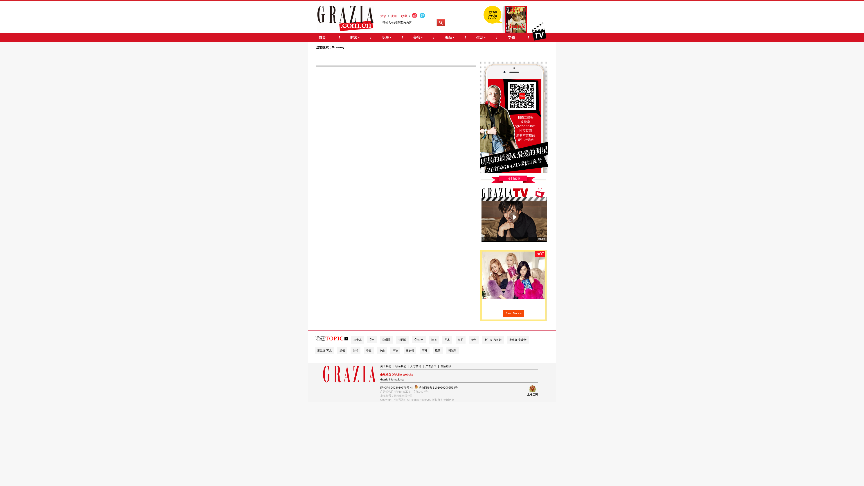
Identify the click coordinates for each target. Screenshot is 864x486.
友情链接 (446, 366)
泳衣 (434, 339)
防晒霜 (386, 339)
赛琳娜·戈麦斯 (517, 339)
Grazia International (392, 379)
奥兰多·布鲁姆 (493, 339)
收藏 (404, 16)
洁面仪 (402, 339)
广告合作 (430, 366)
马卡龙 (357, 339)
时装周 (452, 350)
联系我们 (400, 366)
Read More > (514, 313)
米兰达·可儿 (324, 350)
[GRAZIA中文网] (345, 18)
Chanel (418, 339)
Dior (372, 339)
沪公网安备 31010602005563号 (438, 387)
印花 (460, 339)
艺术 (447, 339)
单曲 (382, 350)
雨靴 (424, 350)
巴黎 (438, 350)
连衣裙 (410, 350)
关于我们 (385, 366)
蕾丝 (474, 339)
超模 (342, 350)
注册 (394, 16)
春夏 (368, 350)
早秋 (395, 350)
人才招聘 (415, 366)
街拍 (355, 350)
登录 (383, 16)
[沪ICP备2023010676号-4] (396, 387)
